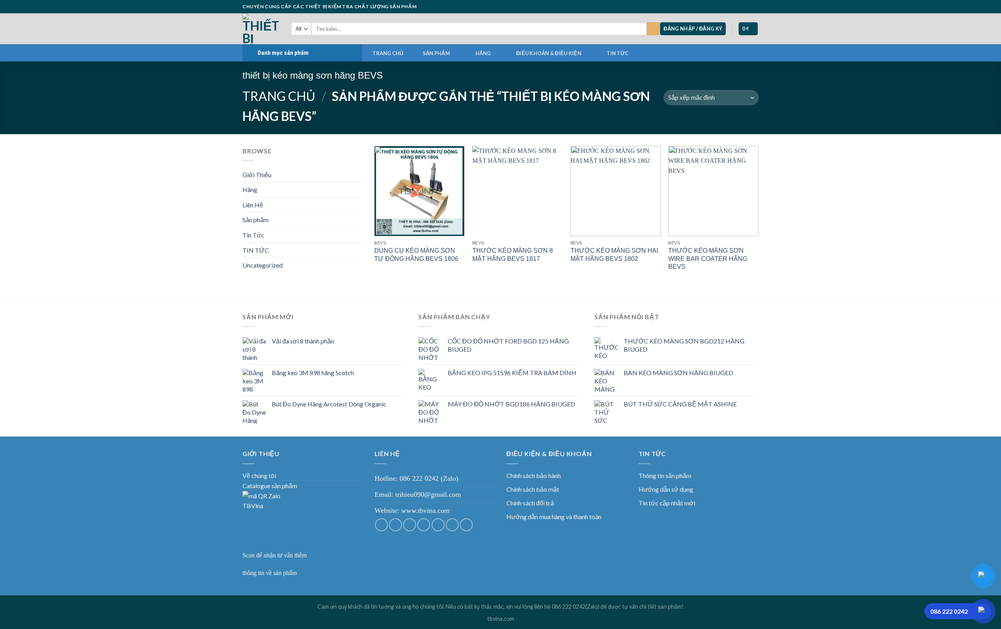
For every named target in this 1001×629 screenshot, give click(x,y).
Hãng (483, 53)
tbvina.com (500, 618)
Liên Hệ (252, 204)
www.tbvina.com (425, 510)
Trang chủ (387, 53)
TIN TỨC (617, 53)
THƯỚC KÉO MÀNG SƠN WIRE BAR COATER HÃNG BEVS (707, 258)
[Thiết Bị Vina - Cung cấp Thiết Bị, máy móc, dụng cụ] (261, 28)
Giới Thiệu (256, 174)
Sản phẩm (436, 53)
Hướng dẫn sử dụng (666, 489)
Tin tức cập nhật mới (667, 503)
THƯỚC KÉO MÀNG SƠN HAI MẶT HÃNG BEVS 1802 (614, 254)
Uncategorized (262, 265)
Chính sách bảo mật (532, 489)
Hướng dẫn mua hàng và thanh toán (553, 516)
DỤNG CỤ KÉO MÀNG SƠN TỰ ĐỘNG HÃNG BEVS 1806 (416, 254)
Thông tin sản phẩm (665, 475)
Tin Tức (253, 235)
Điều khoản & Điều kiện (548, 53)
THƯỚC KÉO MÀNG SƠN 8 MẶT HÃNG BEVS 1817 (512, 254)
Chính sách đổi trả (530, 503)
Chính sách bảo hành (533, 475)
